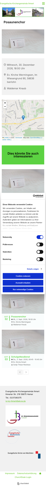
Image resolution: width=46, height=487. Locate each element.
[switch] (40, 244)
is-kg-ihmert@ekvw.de (16, 401)
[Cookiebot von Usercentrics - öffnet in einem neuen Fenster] (33, 196)
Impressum (10, 473)
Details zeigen (33, 269)
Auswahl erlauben (23, 283)
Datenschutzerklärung (26, 473)
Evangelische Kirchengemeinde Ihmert (17, 3)
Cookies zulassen (23, 276)
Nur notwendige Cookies (23, 289)
